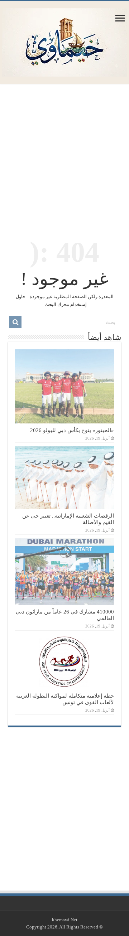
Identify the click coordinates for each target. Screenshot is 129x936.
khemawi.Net (64, 919)
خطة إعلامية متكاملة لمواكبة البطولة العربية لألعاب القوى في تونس (65, 699)
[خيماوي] (64, 40)
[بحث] (15, 322)
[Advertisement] (64, 157)
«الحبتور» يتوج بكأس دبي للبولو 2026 (72, 430)
